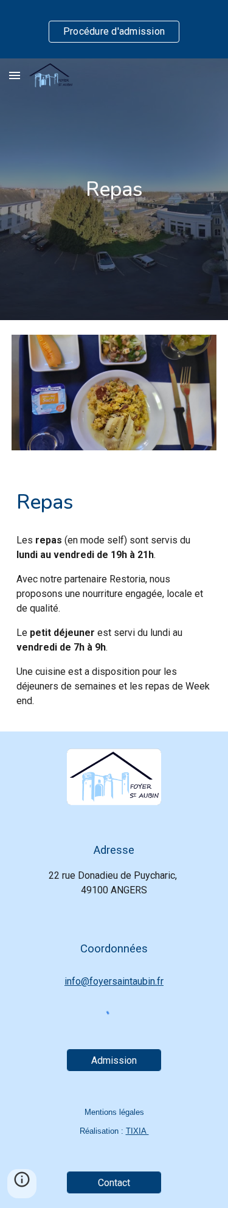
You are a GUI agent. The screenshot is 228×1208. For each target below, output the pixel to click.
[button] (14, 75)
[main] (114, 189)
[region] (114, 29)
